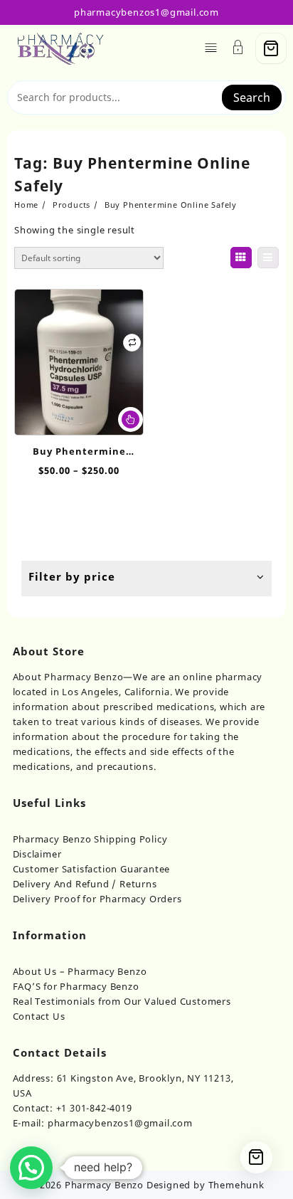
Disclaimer (37, 853)
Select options (130, 419)
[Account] (238, 49)
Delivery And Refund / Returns (85, 883)
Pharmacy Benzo (104, 1184)
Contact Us (39, 1016)
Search (251, 97)
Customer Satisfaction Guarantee (92, 868)
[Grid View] (241, 257)
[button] (31, 1167)
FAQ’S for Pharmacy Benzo (76, 986)
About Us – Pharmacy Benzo (80, 971)
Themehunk (236, 1184)
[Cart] (270, 48)
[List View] (268, 257)
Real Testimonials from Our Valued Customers (122, 1001)
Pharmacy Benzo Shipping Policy (90, 839)
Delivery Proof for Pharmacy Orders (97, 898)
